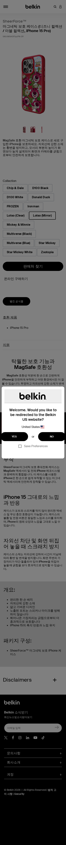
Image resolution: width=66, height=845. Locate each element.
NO (52, 436)
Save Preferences (36, 446)
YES (14, 436)
